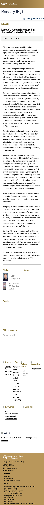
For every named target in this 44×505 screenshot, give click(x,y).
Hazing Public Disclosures (13, 495)
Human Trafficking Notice (12, 492)
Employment (8, 478)
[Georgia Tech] (13, 457)
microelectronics (11, 416)
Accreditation (8, 501)
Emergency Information (12, 480)
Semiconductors (11, 419)
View (5, 38)
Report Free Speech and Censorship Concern (19, 503)
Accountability (9, 499)
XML (11, 38)
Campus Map (9, 470)
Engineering (36, 369)
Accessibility (8, 497)
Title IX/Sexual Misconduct (13, 494)
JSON (17, 38)
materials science (11, 414)
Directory (7, 476)
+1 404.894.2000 (11, 468)
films (6, 411)
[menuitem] (22, 477)
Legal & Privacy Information (13, 490)
